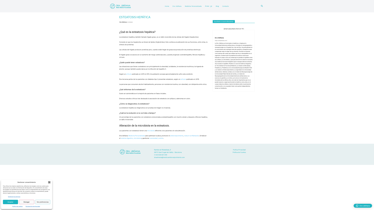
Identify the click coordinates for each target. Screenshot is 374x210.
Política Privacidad (239, 150)
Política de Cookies (239, 152)
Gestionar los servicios (14, 196)
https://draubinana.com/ (221, 40)
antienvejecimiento (176, 136)
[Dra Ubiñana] (219, 33)
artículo (128, 74)
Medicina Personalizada (136, 136)
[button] (49, 182)
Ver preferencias (43, 202)
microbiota (151, 131)
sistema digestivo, (127, 138)
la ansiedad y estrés (156, 138)
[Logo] (121, 6)
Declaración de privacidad (33, 206)
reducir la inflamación (191, 136)
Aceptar (10, 202)
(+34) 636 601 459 (160, 155)
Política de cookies (17, 206)
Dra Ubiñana (123, 22)
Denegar (27, 202)
